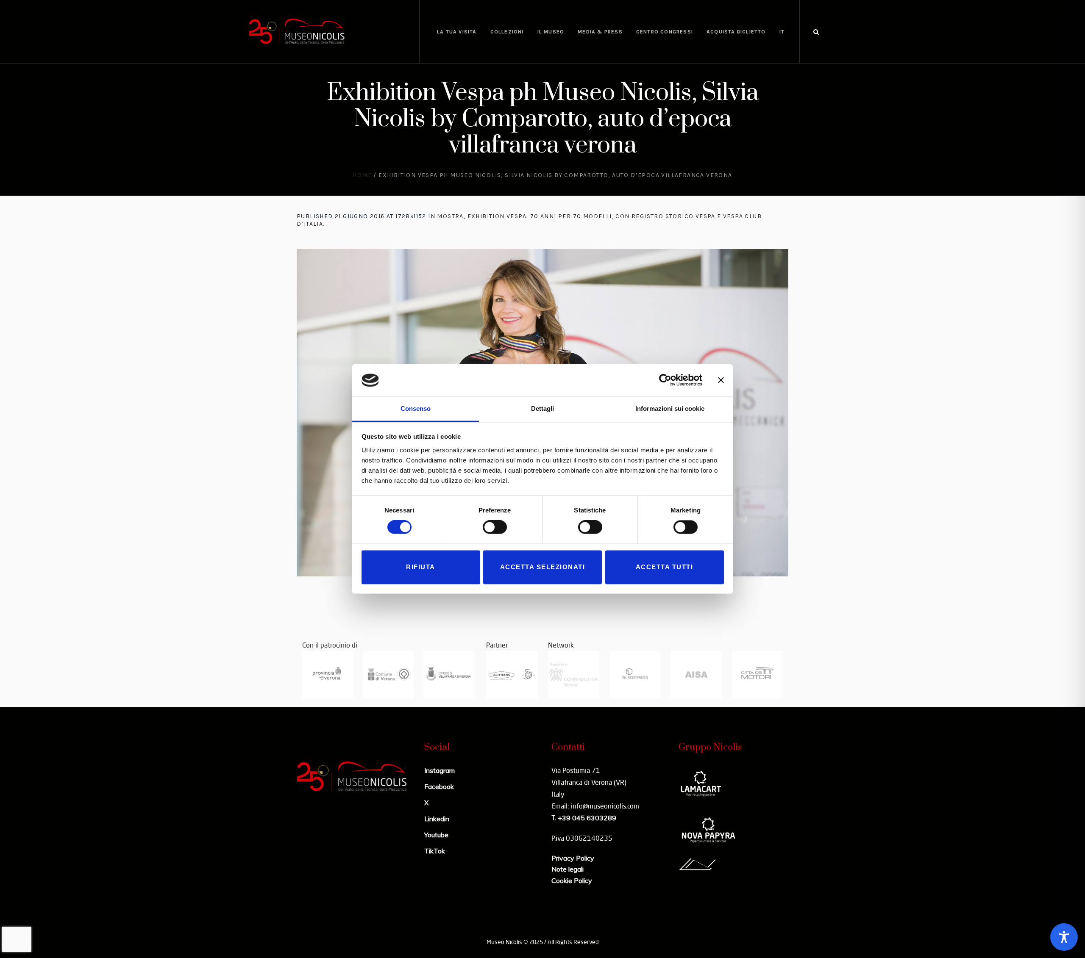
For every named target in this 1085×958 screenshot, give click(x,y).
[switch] (495, 527)
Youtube (436, 835)
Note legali (567, 869)
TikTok (434, 851)
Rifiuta (420, 566)
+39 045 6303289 (587, 818)
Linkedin (436, 818)
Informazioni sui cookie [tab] (669, 408)
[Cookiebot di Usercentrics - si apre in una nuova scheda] (665, 380)
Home (362, 175)
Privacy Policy (572, 858)
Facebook (439, 786)
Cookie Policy (571, 880)
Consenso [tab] (416, 408)
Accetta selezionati (542, 566)
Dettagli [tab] (542, 408)
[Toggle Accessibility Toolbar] (1064, 937)
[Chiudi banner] (721, 380)
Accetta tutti (664, 566)
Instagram (439, 770)
